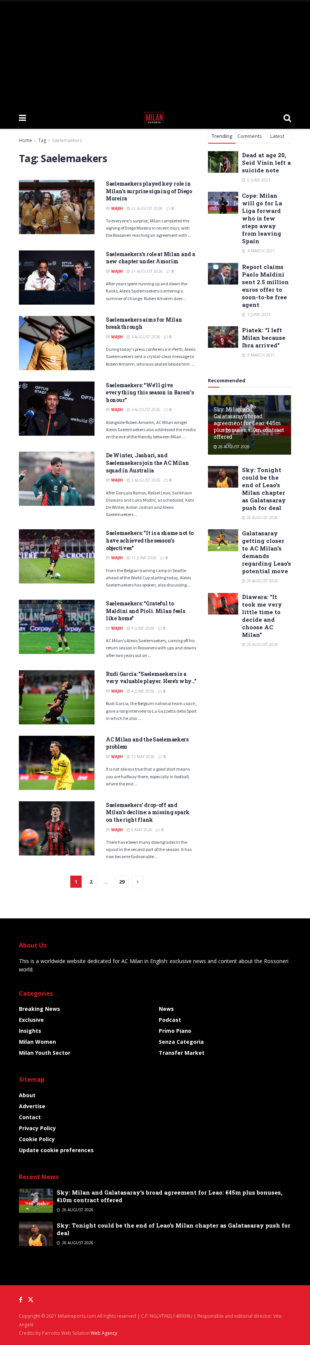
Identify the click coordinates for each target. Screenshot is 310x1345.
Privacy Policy (37, 1128)
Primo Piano (175, 1030)
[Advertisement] (155, 53)
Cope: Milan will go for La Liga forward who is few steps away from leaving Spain (262, 218)
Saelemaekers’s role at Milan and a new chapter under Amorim (150, 257)
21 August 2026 (146, 271)
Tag (42, 140)
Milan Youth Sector (44, 1052)
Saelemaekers (67, 140)
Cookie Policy (37, 1139)
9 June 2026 (142, 628)
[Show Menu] (22, 117)
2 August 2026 (145, 480)
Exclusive (31, 1019)
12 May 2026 (142, 756)
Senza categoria (181, 1041)
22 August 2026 (146, 208)
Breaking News (39, 1008)
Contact (30, 1117)
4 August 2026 (145, 336)
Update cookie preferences (56, 1150)
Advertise (32, 1106)
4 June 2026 (142, 691)
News (166, 1008)
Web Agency (104, 1333)
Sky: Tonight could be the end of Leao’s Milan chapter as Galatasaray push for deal (264, 488)
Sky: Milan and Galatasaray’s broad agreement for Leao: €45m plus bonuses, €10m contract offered (249, 423)
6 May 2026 (141, 829)
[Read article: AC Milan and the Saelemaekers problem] (57, 763)
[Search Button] (287, 117)
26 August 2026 (233, 446)
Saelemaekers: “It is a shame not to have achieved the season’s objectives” (150, 540)
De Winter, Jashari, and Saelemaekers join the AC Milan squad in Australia (147, 463)
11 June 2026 (143, 557)
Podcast (170, 1019)
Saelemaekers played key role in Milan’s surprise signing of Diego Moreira (149, 191)
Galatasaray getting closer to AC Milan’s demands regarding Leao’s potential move (266, 552)
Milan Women (37, 1041)
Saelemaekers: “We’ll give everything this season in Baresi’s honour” (150, 393)
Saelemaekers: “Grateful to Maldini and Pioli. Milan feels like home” (145, 611)
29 (121, 881)
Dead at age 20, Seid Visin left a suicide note (266, 162)
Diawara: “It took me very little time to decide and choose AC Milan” (262, 615)
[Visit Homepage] (155, 117)
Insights (30, 1030)
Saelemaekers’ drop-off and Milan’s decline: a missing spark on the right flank (148, 812)
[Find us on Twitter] (31, 1299)
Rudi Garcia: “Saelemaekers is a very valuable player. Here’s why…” (151, 677)
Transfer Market (182, 1052)
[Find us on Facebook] (20, 1299)
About (27, 1095)
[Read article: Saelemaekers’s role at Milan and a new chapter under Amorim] (57, 277)
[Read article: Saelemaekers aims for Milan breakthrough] (57, 343)
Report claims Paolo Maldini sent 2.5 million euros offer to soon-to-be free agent (265, 285)
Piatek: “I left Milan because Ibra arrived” (263, 337)
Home (25, 140)
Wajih (117, 208)
